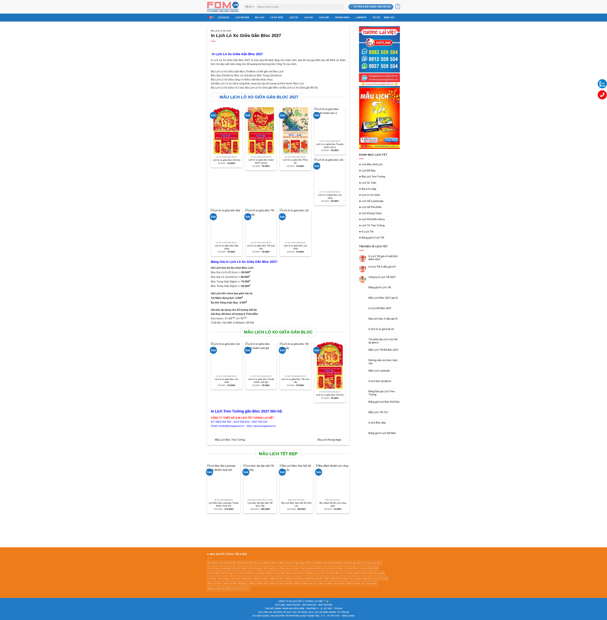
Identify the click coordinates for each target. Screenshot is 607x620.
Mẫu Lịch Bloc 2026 (259, 583)
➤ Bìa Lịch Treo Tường (372, 176)
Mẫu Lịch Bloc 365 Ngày (235, 583)
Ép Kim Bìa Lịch (240, 589)
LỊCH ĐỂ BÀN (242, 17)
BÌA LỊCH (259, 17)
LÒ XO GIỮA (276, 17)
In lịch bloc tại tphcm (379, 381)
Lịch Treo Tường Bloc (241, 578)
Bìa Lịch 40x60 (262, 563)
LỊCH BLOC (223, 17)
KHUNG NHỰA (342, 17)
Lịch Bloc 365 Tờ (334, 573)
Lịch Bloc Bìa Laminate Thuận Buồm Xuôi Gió (224, 504)
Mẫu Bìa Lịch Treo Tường (375, 578)
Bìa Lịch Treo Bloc (372, 563)
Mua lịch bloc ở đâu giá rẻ (383, 318)
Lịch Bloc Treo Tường (218, 578)
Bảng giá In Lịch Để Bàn (382, 433)
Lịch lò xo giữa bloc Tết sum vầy (261, 247)
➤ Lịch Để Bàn (367, 170)
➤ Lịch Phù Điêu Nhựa (372, 219)
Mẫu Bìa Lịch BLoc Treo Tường (346, 578)
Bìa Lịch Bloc (278, 563)
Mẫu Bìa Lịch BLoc (294, 578)
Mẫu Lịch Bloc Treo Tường (229, 440)
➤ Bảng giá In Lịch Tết (371, 237)
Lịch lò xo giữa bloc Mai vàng (226, 247)
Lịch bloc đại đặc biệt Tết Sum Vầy (260, 504)
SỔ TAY (376, 17)
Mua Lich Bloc (261, 578)
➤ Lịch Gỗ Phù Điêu (370, 207)
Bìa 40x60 (212, 563)
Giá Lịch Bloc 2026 (369, 568)
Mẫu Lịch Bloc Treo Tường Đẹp (361, 583)
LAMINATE (361, 17)
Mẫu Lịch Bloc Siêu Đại (305, 583)
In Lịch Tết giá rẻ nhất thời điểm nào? (383, 258)
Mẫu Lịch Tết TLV (378, 412)
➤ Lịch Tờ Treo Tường (372, 225)
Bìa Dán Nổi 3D (245, 563)
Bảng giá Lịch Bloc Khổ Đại (383, 401)
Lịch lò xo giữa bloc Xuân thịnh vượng (261, 161)
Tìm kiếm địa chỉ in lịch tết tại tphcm (382, 341)
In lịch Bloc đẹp (377, 422)
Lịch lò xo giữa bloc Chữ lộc (226, 160)
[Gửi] (340, 6)
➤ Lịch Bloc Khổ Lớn (371, 164)
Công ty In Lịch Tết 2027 (382, 277)
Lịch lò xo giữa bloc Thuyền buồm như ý (330, 145)
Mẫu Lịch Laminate (379, 370)
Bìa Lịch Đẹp (255, 568)
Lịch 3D (319, 573)
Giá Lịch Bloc (351, 568)
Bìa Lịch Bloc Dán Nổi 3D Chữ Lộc (296, 504)
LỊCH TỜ (293, 17)
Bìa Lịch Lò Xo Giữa (221, 31)
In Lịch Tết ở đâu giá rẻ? (382, 266)
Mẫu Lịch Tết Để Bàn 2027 (383, 349)
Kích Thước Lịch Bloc (303, 573)
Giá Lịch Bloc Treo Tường (220, 573)
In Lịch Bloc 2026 (243, 573)
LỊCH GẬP (324, 17)
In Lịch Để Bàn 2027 (379, 308)
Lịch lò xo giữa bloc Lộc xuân (295, 247)
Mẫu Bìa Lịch (277, 578)
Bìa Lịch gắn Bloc (353, 563)
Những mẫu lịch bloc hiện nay (382, 362)
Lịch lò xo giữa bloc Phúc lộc (295, 161)
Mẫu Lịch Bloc (214, 583)
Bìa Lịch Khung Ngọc (330, 440)
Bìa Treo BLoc (270, 568)
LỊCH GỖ (308, 17)
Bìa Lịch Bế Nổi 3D (333, 563)
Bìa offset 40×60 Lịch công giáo (332, 504)
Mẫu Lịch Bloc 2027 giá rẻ (383, 297)
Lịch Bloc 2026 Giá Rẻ (355, 573)
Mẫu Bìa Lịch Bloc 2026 (317, 578)
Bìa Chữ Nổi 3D (227, 563)
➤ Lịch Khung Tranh (370, 213)
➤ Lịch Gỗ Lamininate (371, 201)
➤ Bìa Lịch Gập (367, 189)
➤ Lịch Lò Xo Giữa (369, 195)
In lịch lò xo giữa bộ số (381, 329)
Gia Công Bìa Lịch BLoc (312, 568)
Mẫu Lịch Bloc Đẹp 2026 (219, 589)
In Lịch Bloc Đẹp (282, 573)
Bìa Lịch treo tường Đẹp (219, 568)
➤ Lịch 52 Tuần (367, 182)
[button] (397, 6)
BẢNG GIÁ (389, 17)
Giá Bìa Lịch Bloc (334, 568)
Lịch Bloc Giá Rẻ (376, 573)
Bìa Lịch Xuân (239, 568)
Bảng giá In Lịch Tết (379, 287)
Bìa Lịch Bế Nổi (314, 563)
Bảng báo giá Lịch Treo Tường (381, 393)
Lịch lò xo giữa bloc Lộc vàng (330, 196)
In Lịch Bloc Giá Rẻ (263, 573)
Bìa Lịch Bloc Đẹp (295, 563)
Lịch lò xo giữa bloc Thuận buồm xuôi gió (261, 380)
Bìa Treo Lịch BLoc (289, 568)
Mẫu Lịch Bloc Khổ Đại (281, 583)
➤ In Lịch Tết (366, 231)
